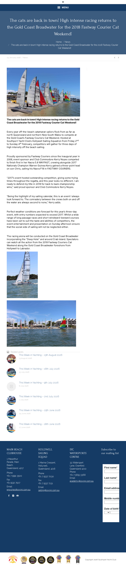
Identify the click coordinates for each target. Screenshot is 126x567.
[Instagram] (13, 495)
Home (59, 42)
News (67, 42)
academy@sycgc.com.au (82, 481)
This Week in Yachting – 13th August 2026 (40, 355)
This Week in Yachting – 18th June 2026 (39, 424)
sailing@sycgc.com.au (48, 490)
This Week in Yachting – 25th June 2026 (39, 410)
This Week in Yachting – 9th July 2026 (39, 382)
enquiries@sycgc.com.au (18, 489)
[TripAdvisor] (17, 495)
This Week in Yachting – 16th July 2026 (39, 368)
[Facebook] (9, 495)
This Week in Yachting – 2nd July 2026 (39, 396)
